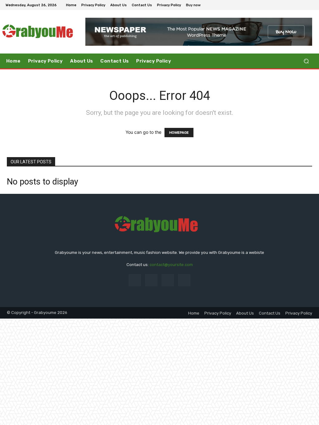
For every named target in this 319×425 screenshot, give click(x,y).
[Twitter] (294, 5)
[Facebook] (279, 5)
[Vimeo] (302, 5)
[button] (306, 61)
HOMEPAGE (179, 132)
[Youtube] (309, 5)
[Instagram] (287, 5)
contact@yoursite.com (171, 264)
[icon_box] (196, 5)
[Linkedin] (168, 280)
